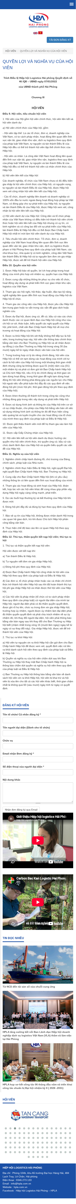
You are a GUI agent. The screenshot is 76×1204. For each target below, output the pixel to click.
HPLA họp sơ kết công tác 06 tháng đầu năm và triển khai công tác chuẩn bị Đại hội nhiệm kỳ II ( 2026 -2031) (37, 1086)
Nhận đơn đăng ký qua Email (21, 809)
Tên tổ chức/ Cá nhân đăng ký (22, 714)
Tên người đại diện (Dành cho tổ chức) (26, 727)
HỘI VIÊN (10, 51)
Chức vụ (8, 740)
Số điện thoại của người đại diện (23, 766)
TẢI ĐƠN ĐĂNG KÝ (60, 39)
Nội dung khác (11, 779)
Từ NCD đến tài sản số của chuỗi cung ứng (29, 986)
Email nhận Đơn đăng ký (18, 753)
